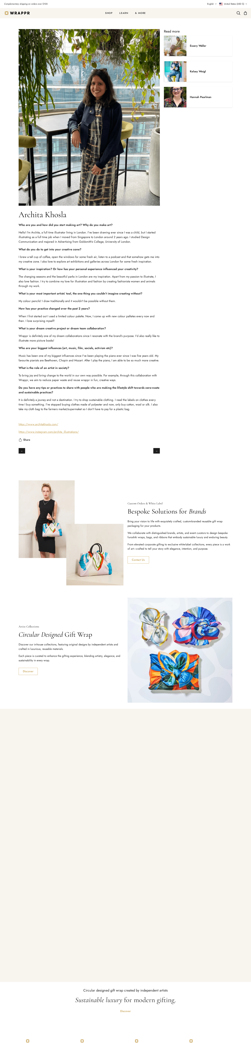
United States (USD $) (234, 3)
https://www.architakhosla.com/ (38, 424)
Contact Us (138, 560)
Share (26, 440)
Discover (28, 671)
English (210, 3)
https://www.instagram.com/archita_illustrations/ (49, 432)
